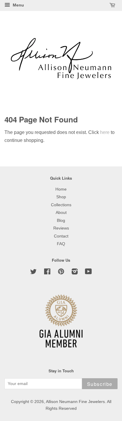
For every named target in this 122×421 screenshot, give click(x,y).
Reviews (61, 228)
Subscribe (100, 384)
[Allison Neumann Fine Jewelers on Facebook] (47, 273)
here (105, 132)
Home (61, 189)
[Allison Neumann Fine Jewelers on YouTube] (88, 273)
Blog (61, 220)
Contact (61, 236)
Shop (61, 197)
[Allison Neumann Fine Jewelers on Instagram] (74, 273)
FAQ (61, 244)
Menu (18, 5)
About (61, 212)
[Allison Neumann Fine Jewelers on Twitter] (33, 273)
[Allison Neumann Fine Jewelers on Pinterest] (61, 273)
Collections (61, 205)
